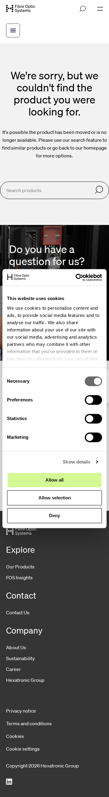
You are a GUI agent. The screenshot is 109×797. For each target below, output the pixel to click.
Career (13, 669)
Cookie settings (23, 749)
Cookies (15, 736)
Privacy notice (21, 711)
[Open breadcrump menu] (13, 30)
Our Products (20, 567)
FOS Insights (19, 577)
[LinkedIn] (9, 782)
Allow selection (54, 497)
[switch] (93, 400)
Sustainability (20, 658)
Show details (76, 461)
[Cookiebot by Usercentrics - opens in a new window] (77, 277)
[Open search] (83, 8)
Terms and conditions (29, 723)
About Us (16, 647)
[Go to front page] (20, 9)
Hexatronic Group (25, 680)
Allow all (54, 479)
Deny (54, 515)
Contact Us (17, 612)
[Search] (99, 190)
